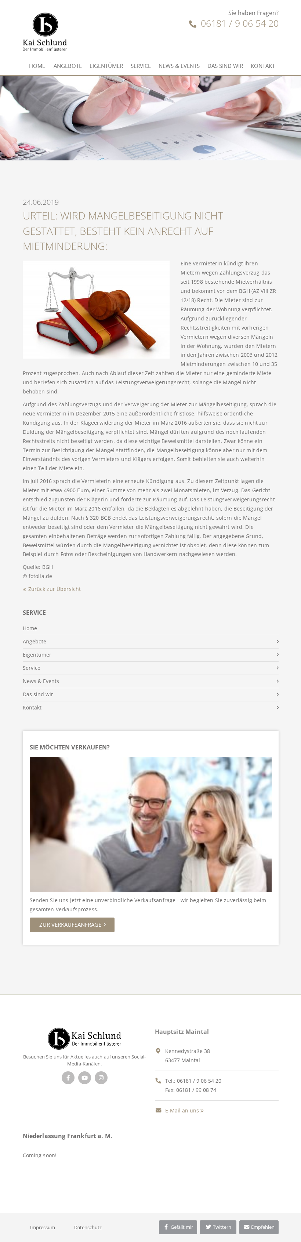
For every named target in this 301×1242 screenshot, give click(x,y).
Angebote (68, 65)
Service (141, 65)
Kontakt (263, 65)
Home (37, 65)
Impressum (42, 1227)
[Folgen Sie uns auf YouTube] (84, 1077)
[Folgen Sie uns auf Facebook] (68, 1077)
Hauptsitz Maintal (182, 1032)
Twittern (221, 1227)
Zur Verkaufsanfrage (70, 924)
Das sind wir (225, 65)
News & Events (179, 65)
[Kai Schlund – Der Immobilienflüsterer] (84, 1038)
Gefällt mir (181, 1227)
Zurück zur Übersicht (54, 588)
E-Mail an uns (181, 1110)
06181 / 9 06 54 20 (238, 23)
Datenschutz (88, 1227)
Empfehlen (262, 1227)
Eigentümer (106, 65)
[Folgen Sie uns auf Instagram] (101, 1077)
